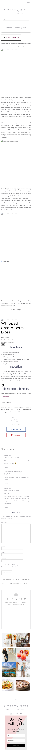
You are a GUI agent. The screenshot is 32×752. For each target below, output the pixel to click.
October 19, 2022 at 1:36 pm (12, 490)
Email (3, 552)
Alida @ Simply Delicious (11, 472)
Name (3, 546)
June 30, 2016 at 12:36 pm (11, 457)
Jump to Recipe (12, 38)
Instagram (6, 396)
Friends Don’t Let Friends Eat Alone (15, 579)
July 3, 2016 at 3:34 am (10, 474)
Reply (6, 467)
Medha (6, 455)
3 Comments (9, 449)
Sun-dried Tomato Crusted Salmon (16, 583)
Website (3, 558)
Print (3, 344)
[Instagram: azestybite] (16, 385)
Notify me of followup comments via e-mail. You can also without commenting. (16, 566)
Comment (4, 522)
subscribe (11, 567)
